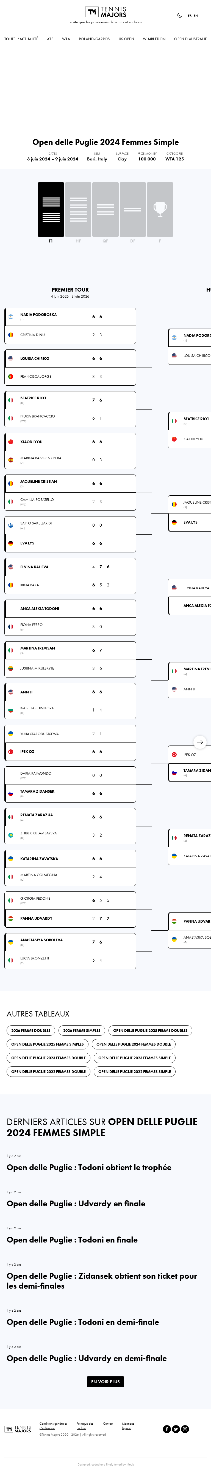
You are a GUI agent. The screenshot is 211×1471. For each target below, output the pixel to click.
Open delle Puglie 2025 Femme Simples (47, 1044)
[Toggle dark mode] (180, 15)
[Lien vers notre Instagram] (185, 1429)
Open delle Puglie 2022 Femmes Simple (134, 1071)
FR (189, 15)
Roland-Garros (94, 38)
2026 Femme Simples (82, 1030)
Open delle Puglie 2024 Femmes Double (133, 1044)
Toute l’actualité (21, 38)
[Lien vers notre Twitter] (176, 1429)
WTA (66, 38)
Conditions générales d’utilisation (53, 1425)
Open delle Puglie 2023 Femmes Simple (134, 1057)
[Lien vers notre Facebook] (167, 1429)
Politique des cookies (85, 1425)
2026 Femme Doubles (31, 1030)
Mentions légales (128, 1425)
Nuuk (130, 1464)
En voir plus (105, 1382)
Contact (108, 1423)
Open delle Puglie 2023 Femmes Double (48, 1057)
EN (196, 15)
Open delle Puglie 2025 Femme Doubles (150, 1030)
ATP (50, 38)
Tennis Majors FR (105, 12)
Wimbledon (154, 38)
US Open (126, 38)
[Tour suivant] (200, 742)
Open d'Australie (190, 38)
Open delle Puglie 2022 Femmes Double (48, 1071)
